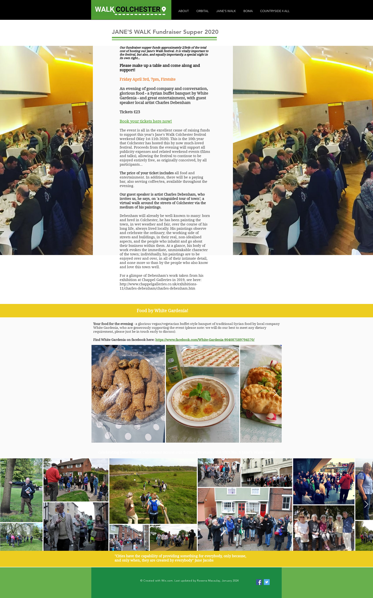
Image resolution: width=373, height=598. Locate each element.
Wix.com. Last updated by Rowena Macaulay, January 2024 (200, 580)
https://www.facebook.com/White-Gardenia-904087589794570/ (204, 340)
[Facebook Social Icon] (259, 582)
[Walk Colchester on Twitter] (267, 582)
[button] (183, 11)
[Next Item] (275, 393)
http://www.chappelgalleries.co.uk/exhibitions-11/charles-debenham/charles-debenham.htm (158, 286)
